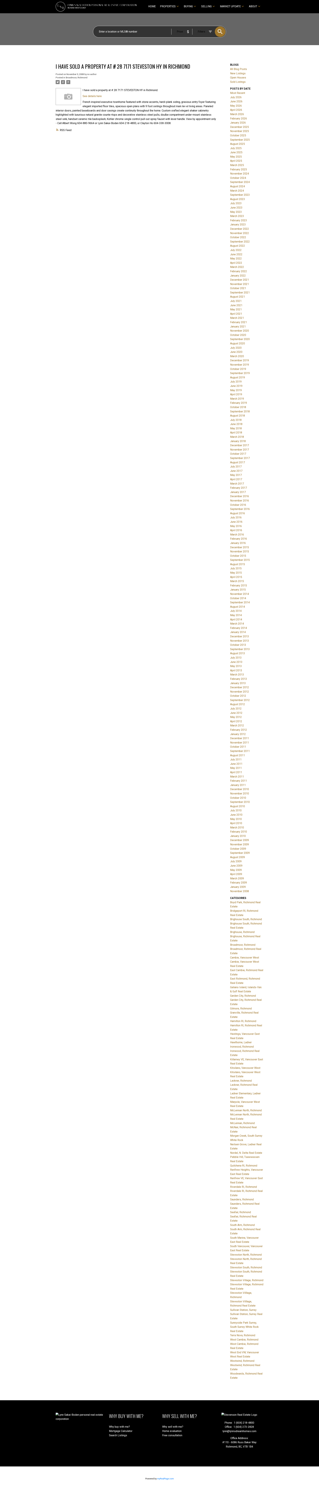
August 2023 (237, 199)
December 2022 (239, 228)
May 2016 (236, 526)
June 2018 (236, 424)
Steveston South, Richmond (246, 1267)
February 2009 (238, 882)
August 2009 (237, 857)
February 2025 (238, 169)
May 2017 (236, 475)
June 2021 (236, 305)
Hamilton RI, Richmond (243, 1021)
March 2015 (237, 581)
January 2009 (238, 886)
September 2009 (240, 852)
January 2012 (238, 734)
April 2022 (236, 262)
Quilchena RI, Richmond (243, 1165)
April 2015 (236, 577)
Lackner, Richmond (241, 1080)
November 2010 (239, 793)
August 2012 (237, 704)
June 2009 (236, 865)
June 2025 (236, 152)
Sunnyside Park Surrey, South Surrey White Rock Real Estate (244, 1327)
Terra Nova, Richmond (242, 1335)
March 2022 (237, 267)
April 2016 (236, 530)
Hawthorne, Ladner (241, 1042)
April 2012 (236, 721)
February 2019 (238, 402)
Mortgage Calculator (120, 1431)
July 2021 (236, 301)
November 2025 (239, 131)
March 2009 (237, 878)
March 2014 (237, 623)
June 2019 (236, 386)
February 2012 (238, 729)
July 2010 (236, 810)
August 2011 (237, 755)
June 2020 (236, 352)
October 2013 (238, 644)
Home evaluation (172, 1431)
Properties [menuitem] (168, 6)
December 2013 (239, 636)
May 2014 (236, 615)
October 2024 (238, 177)
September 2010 (240, 802)
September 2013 (240, 649)
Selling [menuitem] (206, 6)
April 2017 (236, 479)
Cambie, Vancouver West (244, 957)
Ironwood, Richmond (242, 1046)
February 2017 (238, 487)
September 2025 (240, 139)
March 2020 (237, 356)
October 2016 (238, 504)
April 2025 (236, 160)
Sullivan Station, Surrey (243, 1310)
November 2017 (239, 449)
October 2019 (238, 369)
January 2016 (238, 543)
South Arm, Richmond (242, 1225)
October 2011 (238, 746)
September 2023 (240, 194)
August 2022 (237, 245)
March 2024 (237, 190)
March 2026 (237, 114)
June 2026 (236, 101)
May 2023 (236, 211)
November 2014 (239, 594)
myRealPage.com (165, 1478)
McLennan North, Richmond (246, 1110)
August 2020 (237, 343)
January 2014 (238, 632)
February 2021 (238, 322)
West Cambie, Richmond (244, 1339)
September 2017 (240, 458)
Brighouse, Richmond (242, 932)
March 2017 (237, 483)
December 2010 (239, 789)
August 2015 (237, 564)
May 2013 (236, 666)
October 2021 (238, 288)
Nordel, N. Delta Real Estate (246, 1152)
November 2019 (239, 364)
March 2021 (237, 318)
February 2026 (238, 118)
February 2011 (238, 780)
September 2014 (240, 602)
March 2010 (237, 827)
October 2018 (238, 407)
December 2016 (239, 496)
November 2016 (239, 500)
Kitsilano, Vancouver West (245, 1067)
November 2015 (239, 551)
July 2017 (236, 466)
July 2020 (236, 347)
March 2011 (237, 776)
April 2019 (236, 394)
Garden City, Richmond (243, 995)
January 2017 (238, 492)
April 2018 (236, 432)
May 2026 (236, 105)
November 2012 (239, 691)
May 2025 (236, 156)
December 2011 (239, 738)
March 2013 (237, 674)
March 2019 (237, 398)
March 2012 (237, 725)
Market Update (230, 6)
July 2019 (236, 381)
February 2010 (238, 831)
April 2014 (236, 619)
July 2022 (236, 250)
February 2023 (238, 220)
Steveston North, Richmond (246, 1254)
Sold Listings (238, 81)
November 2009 (239, 844)
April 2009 (236, 874)
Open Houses (238, 77)
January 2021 (238, 326)
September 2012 (240, 700)
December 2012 (239, 687)
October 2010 (238, 797)
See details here (92, 96)
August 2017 (237, 462)
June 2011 (236, 763)
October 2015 (238, 555)
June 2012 (236, 712)
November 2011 (239, 742)
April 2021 (236, 313)
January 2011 (238, 785)
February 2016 (238, 538)
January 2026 (238, 122)
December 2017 (239, 445)
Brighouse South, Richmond (246, 919)
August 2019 (237, 377)
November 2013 (239, 640)
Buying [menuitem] (188, 6)
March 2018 (237, 436)
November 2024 (239, 173)
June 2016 (236, 521)
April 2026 (236, 109)
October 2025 (238, 135)
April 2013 (236, 670)
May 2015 (236, 572)
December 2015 (239, 547)
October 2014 (238, 598)
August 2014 (237, 606)
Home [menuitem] (152, 6)
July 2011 (236, 759)
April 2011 (236, 772)
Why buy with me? (119, 1426)
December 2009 (239, 840)
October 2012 (238, 695)
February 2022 (238, 271)
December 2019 (239, 360)
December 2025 (239, 127)
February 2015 (238, 585)
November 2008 (239, 891)
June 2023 (236, 207)
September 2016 (240, 509)
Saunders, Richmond (242, 1199)
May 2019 (236, 390)
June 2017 (236, 470)
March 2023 (237, 216)
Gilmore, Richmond (241, 1008)
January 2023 (238, 224)
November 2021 (239, 284)
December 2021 (239, 279)
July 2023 (236, 203)
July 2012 (236, 708)
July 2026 (236, 97)
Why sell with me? (172, 1426)
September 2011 (240, 751)
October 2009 (238, 848)
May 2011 (236, 768)
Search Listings (118, 1435)
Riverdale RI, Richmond (243, 1186)
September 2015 (240, 560)
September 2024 (240, 182)
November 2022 (239, 233)
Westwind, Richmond (242, 1360)
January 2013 (238, 683)
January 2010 (238, 836)
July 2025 (236, 148)
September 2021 (240, 292)
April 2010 (236, 823)
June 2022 (236, 254)
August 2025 (237, 143)
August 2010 (237, 806)
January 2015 (238, 589)
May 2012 (236, 717)
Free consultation (172, 1435)
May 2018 (236, 428)
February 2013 (238, 678)
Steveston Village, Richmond (246, 1280)
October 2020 (238, 335)
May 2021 (236, 309)
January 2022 (238, 275)
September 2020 (240, 339)
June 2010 (236, 814)
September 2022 (240, 241)
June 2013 (236, 662)
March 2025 (237, 165)
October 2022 (238, 237)
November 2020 (239, 330)
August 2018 (237, 415)
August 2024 (237, 186)
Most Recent (237, 93)
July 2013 (236, 657)
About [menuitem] (253, 6)
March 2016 (237, 534)
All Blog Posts (238, 69)
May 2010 (236, 819)
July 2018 (236, 420)
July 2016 (236, 517)
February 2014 (238, 628)
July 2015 (236, 568)
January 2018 (238, 441)
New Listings (238, 73)
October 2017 (238, 453)
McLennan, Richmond (242, 1123)
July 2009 (236, 861)
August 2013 (237, 653)
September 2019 (240, 373)
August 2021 (237, 296)
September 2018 (240, 411)
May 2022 (236, 258)
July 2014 (236, 610)
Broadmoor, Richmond (76, 77)
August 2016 (237, 513)
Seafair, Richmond (240, 1212)
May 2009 (236, 870)
